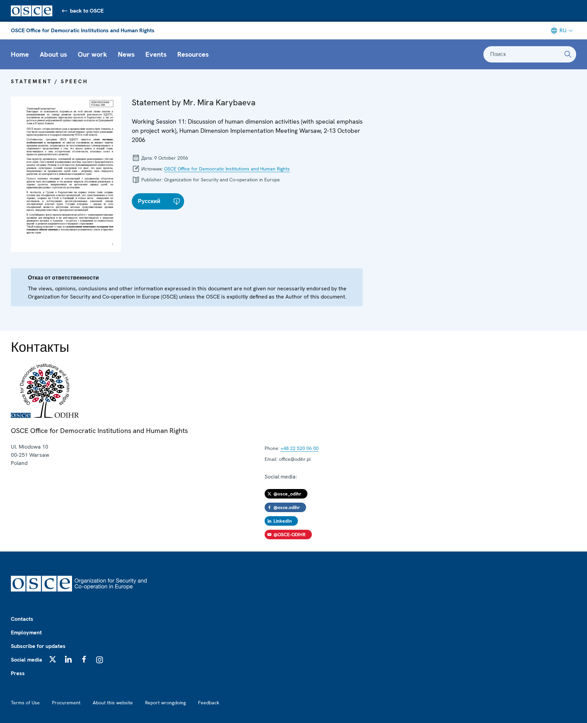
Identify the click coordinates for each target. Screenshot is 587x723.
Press (18, 673)
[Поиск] (568, 54)
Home (20, 54)
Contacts (22, 618)
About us (53, 54)
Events (155, 54)
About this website (113, 703)
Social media (26, 659)
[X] (53, 659)
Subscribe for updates (38, 646)
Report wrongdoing (165, 703)
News (126, 54)
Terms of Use (25, 703)
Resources (193, 54)
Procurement (66, 703)
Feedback (208, 703)
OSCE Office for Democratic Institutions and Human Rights (83, 30)
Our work (92, 54)
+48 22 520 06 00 (300, 448)
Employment (26, 632)
